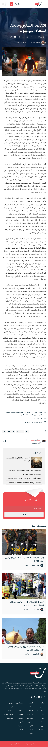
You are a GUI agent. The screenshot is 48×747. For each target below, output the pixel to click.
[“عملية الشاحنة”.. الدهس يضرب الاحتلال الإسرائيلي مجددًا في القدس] (24, 586)
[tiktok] (31, 697)
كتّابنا (12, 707)
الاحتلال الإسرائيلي (36, 412)
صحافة (31, 707)
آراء (43, 714)
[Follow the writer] (26, 440)
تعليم (42, 726)
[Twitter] (42, 697)
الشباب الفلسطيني (27, 415)
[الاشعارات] (16, 4)
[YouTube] (39, 697)
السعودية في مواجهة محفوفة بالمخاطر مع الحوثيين (25, 482)
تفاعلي (21, 722)
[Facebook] (44, 697)
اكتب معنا (10, 711)
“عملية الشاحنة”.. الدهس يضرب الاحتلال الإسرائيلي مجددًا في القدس (27, 604)
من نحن (11, 703)
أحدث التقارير (19, 703)
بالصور (21, 730)
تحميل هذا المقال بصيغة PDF (33, 422)
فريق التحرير (35, 565)
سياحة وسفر (30, 718)
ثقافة (31, 733)
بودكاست (21, 718)
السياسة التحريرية (8, 714)
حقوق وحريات (40, 711)
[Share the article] (35, 37)
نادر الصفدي (35, 654)
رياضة (42, 722)
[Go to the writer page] (44, 441)
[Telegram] (34, 697)
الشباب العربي (38, 415)
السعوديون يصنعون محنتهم (32, 474)
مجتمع (42, 707)
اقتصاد (31, 703)
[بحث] (19, 4)
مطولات (21, 711)
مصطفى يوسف (35, 43)
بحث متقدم (10, 718)
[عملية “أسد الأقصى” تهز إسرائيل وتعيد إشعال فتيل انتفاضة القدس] (24, 631)
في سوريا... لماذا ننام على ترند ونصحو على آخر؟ (18, 459)
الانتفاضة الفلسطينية (13, 412)
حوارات (21, 714)
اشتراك (24, 515)
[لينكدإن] (3, 441)
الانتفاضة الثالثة (25, 412)
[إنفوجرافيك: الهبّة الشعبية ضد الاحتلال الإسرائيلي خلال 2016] (24, 542)
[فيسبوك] (6, 441)
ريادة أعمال (30, 714)
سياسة (42, 703)
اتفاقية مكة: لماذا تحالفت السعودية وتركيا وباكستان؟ (24, 470)
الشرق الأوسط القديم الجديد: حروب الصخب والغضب (24, 478)
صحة (31, 730)
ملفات (21, 707)
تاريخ (43, 718)
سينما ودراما (30, 722)
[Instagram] (36, 697)
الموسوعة (20, 726)
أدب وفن (30, 711)
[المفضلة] (11, 4)
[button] (44, 4)
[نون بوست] (38, 4)
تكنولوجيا (41, 730)
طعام (31, 726)
